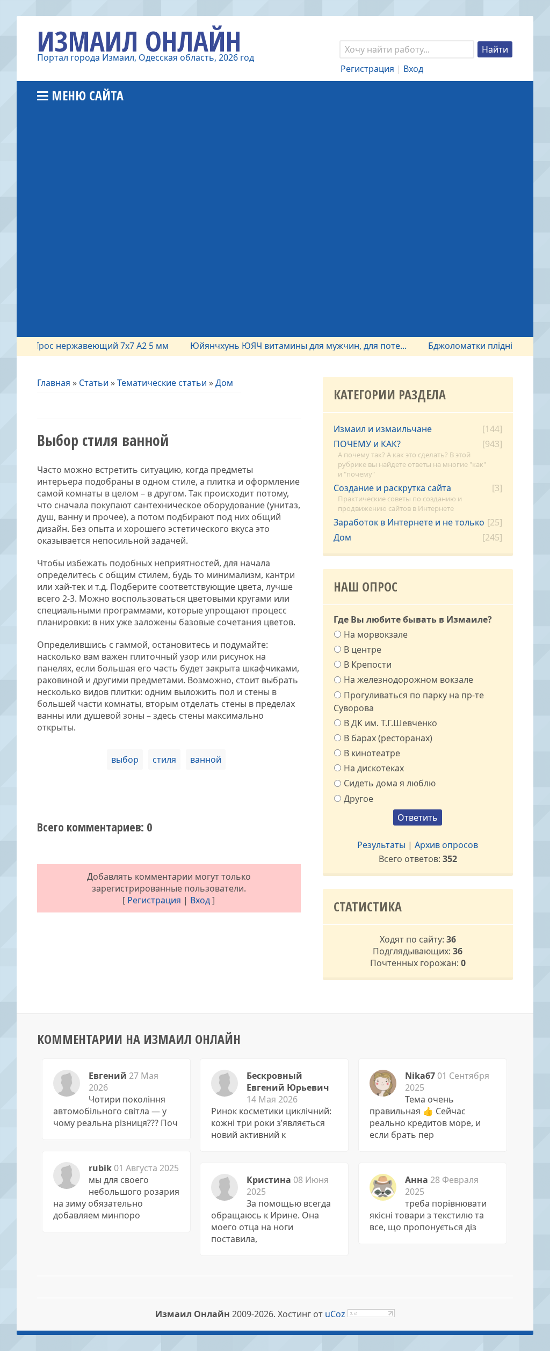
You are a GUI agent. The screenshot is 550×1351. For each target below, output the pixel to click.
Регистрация (367, 69)
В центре (362, 649)
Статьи (93, 383)
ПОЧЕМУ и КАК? (367, 444)
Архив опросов (446, 845)
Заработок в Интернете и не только (409, 522)
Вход (413, 69)
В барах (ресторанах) (388, 738)
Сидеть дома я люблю (390, 783)
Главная (53, 383)
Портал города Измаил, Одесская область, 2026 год (145, 57)
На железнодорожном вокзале (408, 679)
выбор (125, 759)
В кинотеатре (372, 753)
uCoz (335, 1314)
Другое (358, 798)
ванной (205, 759)
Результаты (381, 845)
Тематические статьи (162, 383)
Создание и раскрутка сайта (392, 488)
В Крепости (368, 664)
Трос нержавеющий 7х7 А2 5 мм (87, 346)
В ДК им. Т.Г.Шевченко (390, 722)
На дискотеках (374, 768)
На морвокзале (376, 634)
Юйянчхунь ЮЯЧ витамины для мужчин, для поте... (284, 346)
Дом (224, 383)
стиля (164, 759)
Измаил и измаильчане (383, 429)
